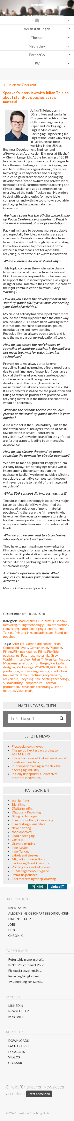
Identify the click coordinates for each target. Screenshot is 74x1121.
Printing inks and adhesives (34, 632)
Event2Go (37, 55)
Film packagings (25, 651)
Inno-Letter (20, 847)
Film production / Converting (32, 820)
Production (59, 671)
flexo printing (21, 828)
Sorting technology (55, 679)
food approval (22, 832)
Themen (37, 37)
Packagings (25, 667)
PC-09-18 (42, 667)
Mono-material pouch (19, 663)
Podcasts (16, 1051)
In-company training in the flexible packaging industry (36, 768)
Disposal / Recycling (26, 812)
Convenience (39, 647)
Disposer (55, 647)
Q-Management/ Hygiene (30, 871)
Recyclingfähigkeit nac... (25, 976)
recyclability (52, 675)
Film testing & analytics (28, 824)
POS (53, 667)
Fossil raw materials (35, 655)
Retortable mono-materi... (26, 959)
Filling (7, 651)
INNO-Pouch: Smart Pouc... (27, 965)
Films (42, 651)
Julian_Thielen (42, 659)
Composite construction (43, 644)
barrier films (28, 621)
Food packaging (32, 628)
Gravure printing (24, 843)
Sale (38, 679)
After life (18, 644)
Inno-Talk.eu (20, 851)
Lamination (61, 659)
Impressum (17, 908)
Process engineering (34, 671)
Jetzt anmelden (39, 1094)
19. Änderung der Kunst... (25, 981)
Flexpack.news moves (27, 746)
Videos (14, 1057)
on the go (42, 663)
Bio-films (45, 621)
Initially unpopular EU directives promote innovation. (35, 776)
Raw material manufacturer (22, 675)
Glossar (15, 1063)
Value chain (24, 690)
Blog (12, 930)
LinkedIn (15, 1005)
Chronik (15, 935)
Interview (23, 659)
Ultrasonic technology (36, 687)
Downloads (18, 1040)
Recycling (27, 679)
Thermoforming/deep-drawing (34, 879)
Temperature (33, 683)
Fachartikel (18, 1046)
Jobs (12, 924)
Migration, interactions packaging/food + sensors (30, 861)
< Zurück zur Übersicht (19, 85)
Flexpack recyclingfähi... (25, 970)
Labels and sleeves (25, 855)
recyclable (10, 679)
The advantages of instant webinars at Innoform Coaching (39, 760)
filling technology (30, 625)
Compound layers (15, 647)
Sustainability (12, 683)
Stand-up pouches (24, 875)
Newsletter (18, 1011)
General (50, 628)
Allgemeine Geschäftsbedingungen (38, 913)
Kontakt (15, 1016)
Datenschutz (19, 919)
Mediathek (37, 46)
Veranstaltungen (37, 29)
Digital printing (23, 808)
